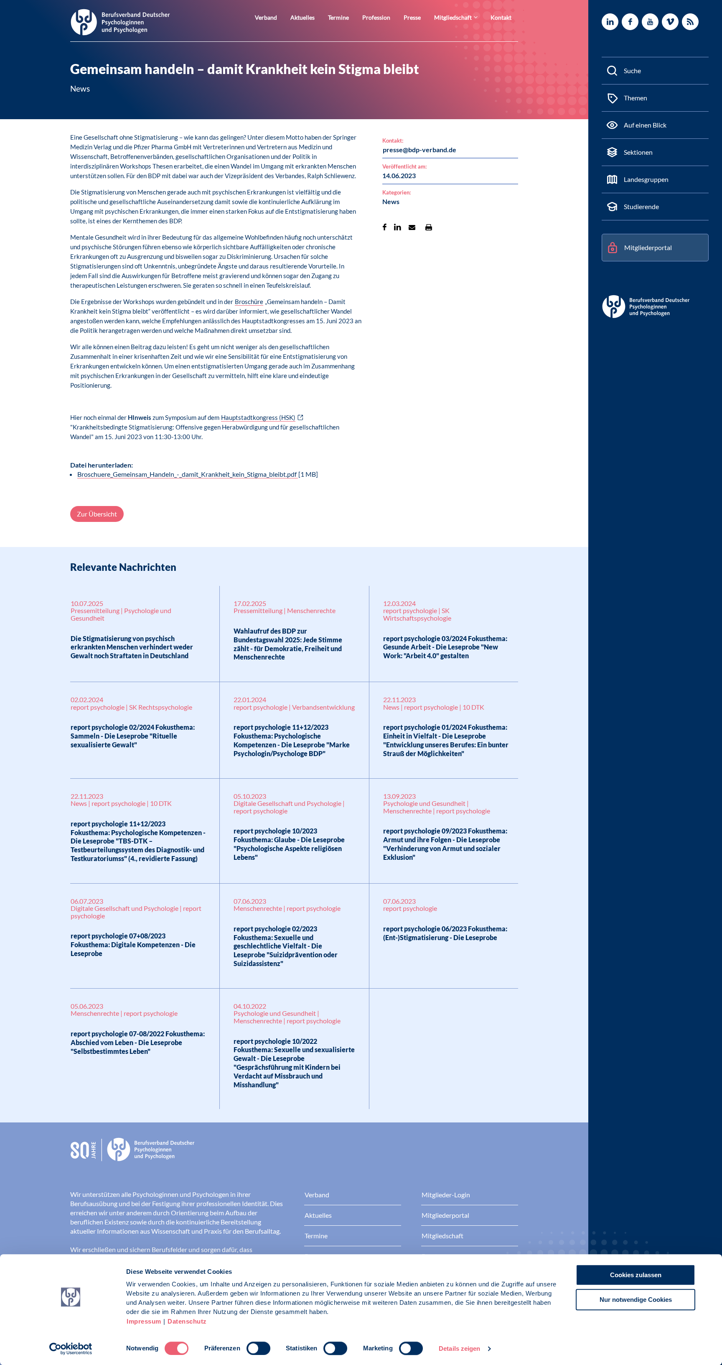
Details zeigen (459, 1348)
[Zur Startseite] (120, 21)
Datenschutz (187, 1321)
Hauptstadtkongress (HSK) (258, 417)
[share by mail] (412, 227)
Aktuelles (302, 17)
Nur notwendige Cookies (636, 1299)
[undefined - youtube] (650, 21)
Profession (376, 17)
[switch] (258, 1348)
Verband (266, 17)
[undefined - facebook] (630, 21)
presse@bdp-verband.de (419, 149)
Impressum (144, 1321)
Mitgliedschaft (453, 17)
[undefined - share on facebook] (384, 227)
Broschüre (249, 301)
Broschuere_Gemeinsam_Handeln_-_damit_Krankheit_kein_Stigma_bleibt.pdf (187, 474)
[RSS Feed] (690, 21)
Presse (412, 17)
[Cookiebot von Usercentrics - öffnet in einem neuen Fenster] (70, 1348)
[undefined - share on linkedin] (398, 227)
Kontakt (501, 17)
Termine (338, 17)
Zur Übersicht (97, 514)
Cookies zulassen (635, 1274)
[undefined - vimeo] (670, 21)
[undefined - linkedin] (610, 21)
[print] (428, 227)
